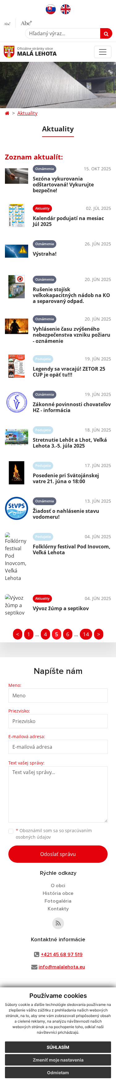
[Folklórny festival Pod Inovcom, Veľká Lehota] (16, 557)
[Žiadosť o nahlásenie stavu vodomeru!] (16, 508)
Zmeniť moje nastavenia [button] (58, 1059)
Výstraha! (45, 253)
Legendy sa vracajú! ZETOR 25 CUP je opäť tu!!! (69, 371)
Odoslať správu (58, 854)
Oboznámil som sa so (54, 834)
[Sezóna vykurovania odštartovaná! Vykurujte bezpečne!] (16, 178)
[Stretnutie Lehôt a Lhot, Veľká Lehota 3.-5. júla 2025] (16, 437)
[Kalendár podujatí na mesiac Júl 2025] (16, 215)
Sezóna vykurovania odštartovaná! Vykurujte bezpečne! (63, 184)
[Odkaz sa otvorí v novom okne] (58, 923)
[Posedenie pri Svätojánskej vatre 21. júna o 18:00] (16, 472)
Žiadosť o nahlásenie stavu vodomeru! (66, 514)
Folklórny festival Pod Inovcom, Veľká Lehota (71, 549)
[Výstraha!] (16, 251)
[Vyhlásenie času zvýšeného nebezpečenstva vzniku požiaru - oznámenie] (16, 328)
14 (86, 634)
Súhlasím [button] (58, 1047)
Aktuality (27, 113)
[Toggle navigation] (102, 52)
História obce (58, 893)
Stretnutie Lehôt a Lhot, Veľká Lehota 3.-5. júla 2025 (70, 442)
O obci (58, 885)
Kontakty (58, 908)
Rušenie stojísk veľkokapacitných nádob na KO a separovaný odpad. (71, 295)
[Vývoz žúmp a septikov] (16, 605)
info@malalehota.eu (62, 966)
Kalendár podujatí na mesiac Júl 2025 (68, 221)
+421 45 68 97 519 (62, 954)
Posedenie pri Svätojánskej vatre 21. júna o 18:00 (66, 478)
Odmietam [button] (58, 1072)
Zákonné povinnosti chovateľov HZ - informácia (72, 407)
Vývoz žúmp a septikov (61, 608)
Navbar (15, 52)
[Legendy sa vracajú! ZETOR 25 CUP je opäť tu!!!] (16, 366)
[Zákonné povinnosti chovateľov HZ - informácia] (16, 401)
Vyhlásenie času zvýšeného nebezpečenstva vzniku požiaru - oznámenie (71, 335)
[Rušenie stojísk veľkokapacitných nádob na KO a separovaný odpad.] (16, 288)
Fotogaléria (58, 901)
